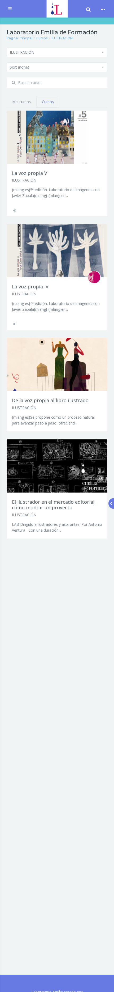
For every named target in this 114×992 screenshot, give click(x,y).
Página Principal (19, 38)
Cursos (42, 38)
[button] (57, 52)
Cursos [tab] (48, 101)
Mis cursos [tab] (21, 101)
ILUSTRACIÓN (62, 38)
